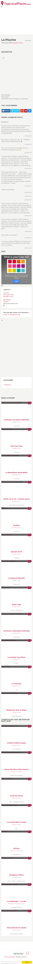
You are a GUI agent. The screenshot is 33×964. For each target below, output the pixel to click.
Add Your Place (18, 953)
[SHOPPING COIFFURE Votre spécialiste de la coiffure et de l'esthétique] (16, 858)
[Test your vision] (16, 269)
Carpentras (14, 745)
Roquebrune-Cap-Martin (14, 903)
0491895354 (7, 300)
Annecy (14, 877)
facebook (6, 301)
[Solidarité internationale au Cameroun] (16, 587)
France (21, 43)
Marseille (15, 43)
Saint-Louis (14, 798)
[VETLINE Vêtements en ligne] (16, 831)
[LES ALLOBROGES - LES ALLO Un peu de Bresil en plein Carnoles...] (16, 884)
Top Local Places (10, 957)
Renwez (14, 930)
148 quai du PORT (8, 294)
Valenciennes (14, 771)
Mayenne (14, 824)
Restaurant (7, 384)
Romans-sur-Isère (14, 851)
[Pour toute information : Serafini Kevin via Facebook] (16, 640)
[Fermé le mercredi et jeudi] (16, 693)
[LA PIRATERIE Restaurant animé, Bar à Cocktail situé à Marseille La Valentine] (16, 561)
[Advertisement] (8, 349)
